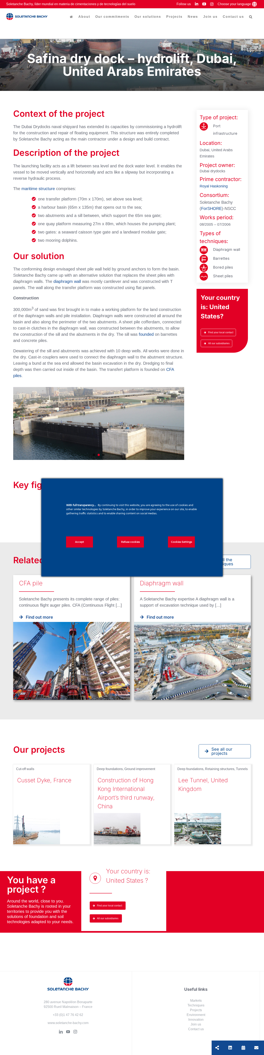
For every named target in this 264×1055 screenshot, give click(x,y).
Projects (196, 1010)
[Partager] (217, 1048)
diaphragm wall (67, 281)
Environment (196, 1015)
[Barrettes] (204, 257)
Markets (196, 1000)
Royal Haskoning (214, 186)
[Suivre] (230, 1048)
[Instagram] (75, 1032)
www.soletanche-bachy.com (68, 1023)
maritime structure (38, 188)
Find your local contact (220, 332)
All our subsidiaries (219, 343)
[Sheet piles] (204, 274)
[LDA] (204, 265)
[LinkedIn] (61, 1032)
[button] (251, 16)
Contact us (196, 1029)
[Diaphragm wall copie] (204, 248)
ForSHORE (211, 208)
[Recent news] (243, 1048)
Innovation (196, 1019)
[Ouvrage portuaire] (204, 124)
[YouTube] (68, 1032)
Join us (196, 1024)
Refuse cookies (130, 541)
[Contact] (256, 1048)
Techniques (195, 1005)
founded (146, 334)
